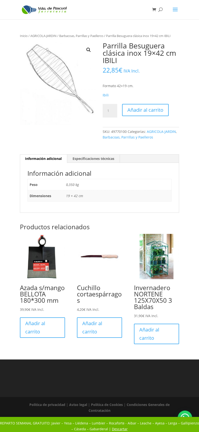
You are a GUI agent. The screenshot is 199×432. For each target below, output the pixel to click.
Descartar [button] (120, 429)
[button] (88, 50)
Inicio (24, 36)
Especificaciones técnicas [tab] (93, 158)
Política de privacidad (47, 404)
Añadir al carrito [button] (35, 327)
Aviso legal (78, 404)
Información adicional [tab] (43, 158)
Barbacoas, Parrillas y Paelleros (81, 36)
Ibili (106, 95)
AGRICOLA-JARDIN (43, 36)
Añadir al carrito (145, 110)
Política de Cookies (107, 404)
